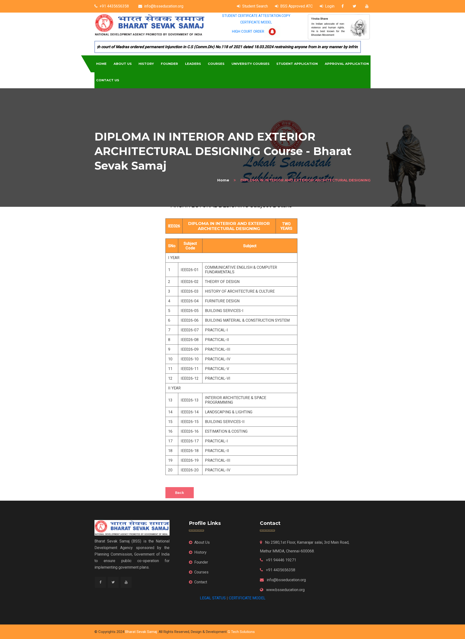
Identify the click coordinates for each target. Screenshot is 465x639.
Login (329, 6)
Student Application (297, 64)
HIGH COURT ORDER (248, 31)
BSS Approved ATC (296, 6)
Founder (169, 64)
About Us (123, 64)
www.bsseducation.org (285, 589)
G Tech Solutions (241, 632)
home (223, 180)
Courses (216, 64)
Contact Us (107, 80)
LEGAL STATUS (213, 598)
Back (179, 492)
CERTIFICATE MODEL (256, 22)
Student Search (255, 6)
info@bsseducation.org (163, 6)
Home (101, 64)
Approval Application (347, 64)
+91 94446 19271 (280, 560)
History (146, 64)
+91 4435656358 (114, 6)
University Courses (251, 64)
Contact (200, 582)
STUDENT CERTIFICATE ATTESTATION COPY (256, 16)
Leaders (193, 64)
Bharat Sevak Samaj (141, 632)
